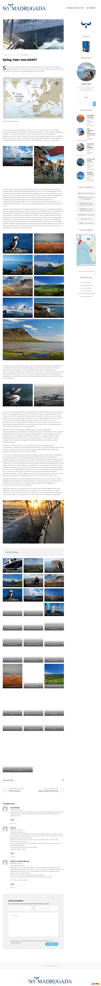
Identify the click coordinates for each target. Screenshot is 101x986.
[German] (97, 984)
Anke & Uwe (86, 84)
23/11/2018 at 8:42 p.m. (16, 810)
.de (91, 291)
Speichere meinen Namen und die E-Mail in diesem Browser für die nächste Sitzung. (31, 942)
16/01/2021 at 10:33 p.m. (16, 863)
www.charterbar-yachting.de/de (86, 293)
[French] (95, 984)
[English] (93, 984)
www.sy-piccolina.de (86, 288)
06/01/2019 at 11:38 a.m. (16, 830)
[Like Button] (12, 820)
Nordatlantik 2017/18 (10, 55)
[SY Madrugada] (24, 7)
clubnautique (87, 291)
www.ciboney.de (86, 282)
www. (81, 291)
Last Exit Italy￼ (88, 223)
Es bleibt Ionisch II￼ (88, 193)
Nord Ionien (90, 214)
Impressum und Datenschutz (86, 271)
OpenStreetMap (85, 265)
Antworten (12, 823)
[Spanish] (99, 984)
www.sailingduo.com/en (86, 285)
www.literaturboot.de (86, 296)
